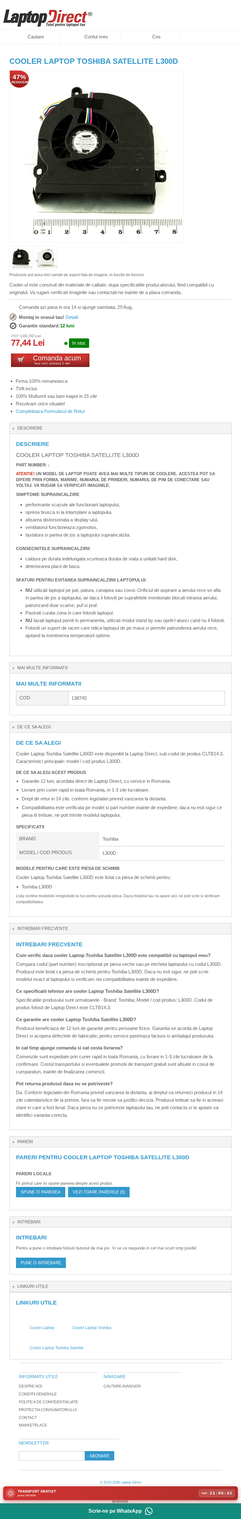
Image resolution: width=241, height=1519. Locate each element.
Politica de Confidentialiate (48, 1402)
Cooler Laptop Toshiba (91, 1328)
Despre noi (30, 1386)
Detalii (72, 317)
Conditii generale (38, 1394)
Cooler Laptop (42, 1328)
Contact (28, 1418)
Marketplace (33, 1425)
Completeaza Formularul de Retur (50, 411)
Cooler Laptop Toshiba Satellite (56, 1348)
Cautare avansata (122, 1386)
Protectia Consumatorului (48, 1410)
